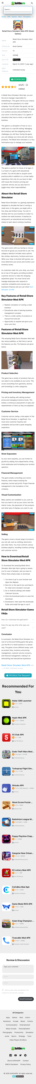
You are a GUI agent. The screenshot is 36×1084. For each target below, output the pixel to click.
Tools (29, 1036)
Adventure (7, 1021)
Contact (26, 1061)
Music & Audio (11, 1029)
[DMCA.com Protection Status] (18, 1076)
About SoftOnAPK (13, 1061)
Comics (30, 1021)
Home (3, 17)
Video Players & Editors (18, 1040)
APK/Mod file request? (19, 675)
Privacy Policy (25, 1064)
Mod (20, 17)
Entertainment (25, 1025)
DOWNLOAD (19, 79)
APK (8, 17)
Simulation (27, 17)
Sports (13, 1036)
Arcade (15, 1021)
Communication (11, 1025)
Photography (7, 1032)
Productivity (18, 1032)
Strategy (22, 1036)
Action (27, 1017)
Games (14, 17)
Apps (8, 1017)
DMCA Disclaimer (11, 1064)
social (7, 1036)
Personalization (24, 1029)
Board (23, 1021)
